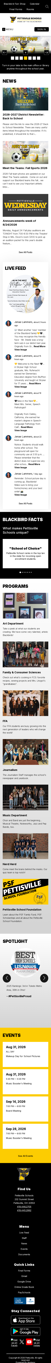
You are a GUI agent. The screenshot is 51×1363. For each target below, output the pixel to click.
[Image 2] (16, 58)
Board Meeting (14, 1110)
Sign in (41, 29)
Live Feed (24, 1232)
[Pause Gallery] (25, 52)
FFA (5, 721)
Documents (24, 1254)
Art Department (13, 623)
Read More (39, 346)
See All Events (25, 1156)
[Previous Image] (4, 52)
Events (24, 1249)
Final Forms (15, 9)
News (24, 1243)
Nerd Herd (9, 864)
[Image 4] (25, 58)
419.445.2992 (24, 1210)
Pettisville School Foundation (22, 909)
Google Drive (24, 1281)
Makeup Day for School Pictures (24, 1056)
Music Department (15, 815)
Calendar (35, 3)
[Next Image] (46, 52)
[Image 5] (30, 58)
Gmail (24, 1276)
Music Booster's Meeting (19, 1083)
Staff (24, 1238)
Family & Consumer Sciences (22, 672)
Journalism (10, 770)
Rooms (30, 9)
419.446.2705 (24, 1206)
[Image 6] (34, 58)
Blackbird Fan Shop (15, 3)
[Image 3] (21, 58)
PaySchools (24, 1292)
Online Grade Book (24, 1287)
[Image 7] (38, 58)
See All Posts (25, 252)
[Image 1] (12, 58)
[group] (25, 983)
